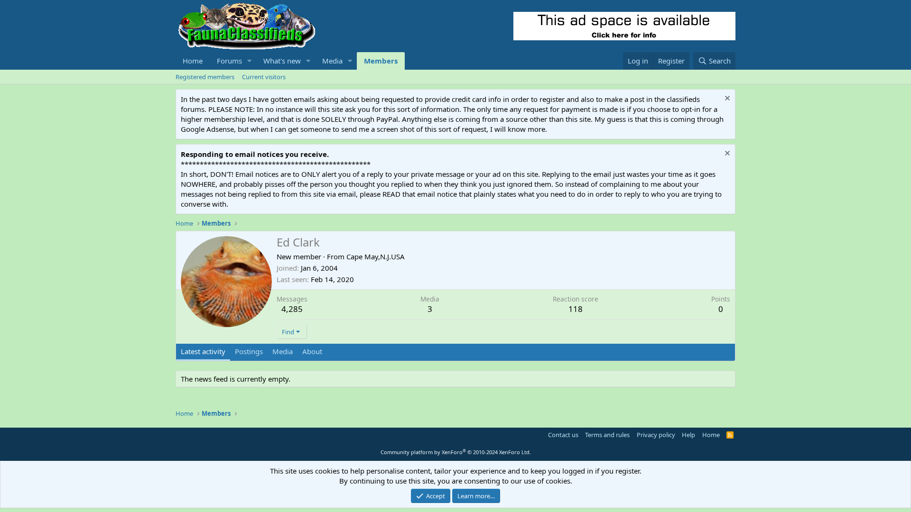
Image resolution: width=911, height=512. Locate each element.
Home (193, 60)
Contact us (563, 434)
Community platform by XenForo (456, 452)
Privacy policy (656, 434)
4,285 (292, 308)
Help (688, 434)
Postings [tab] (249, 351)
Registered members (205, 77)
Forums (229, 60)
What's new (282, 60)
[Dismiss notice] (726, 99)
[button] (249, 61)
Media (332, 60)
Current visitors (264, 77)
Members (381, 60)
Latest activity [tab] (203, 351)
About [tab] (312, 351)
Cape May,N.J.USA (375, 256)
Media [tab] (282, 351)
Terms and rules (607, 434)
